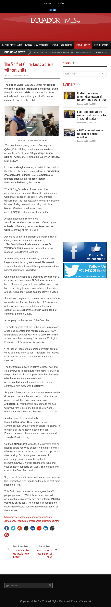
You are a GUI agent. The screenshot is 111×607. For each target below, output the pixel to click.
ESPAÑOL (61, 3)
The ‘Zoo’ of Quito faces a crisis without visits (28, 67)
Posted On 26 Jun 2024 (86, 141)
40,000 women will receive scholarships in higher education (90, 133)
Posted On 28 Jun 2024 (86, 104)
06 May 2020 (21, 75)
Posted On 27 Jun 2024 (86, 122)
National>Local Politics (61, 45)
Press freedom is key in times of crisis (44, 553)
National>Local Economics (36, 45)
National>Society (82, 45)
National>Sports (101, 45)
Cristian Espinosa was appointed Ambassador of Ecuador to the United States (91, 96)
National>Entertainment (12, 45)
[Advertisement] (55, 31)
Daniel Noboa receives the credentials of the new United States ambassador (55, 52)
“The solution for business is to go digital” (21, 553)
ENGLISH (48, 3)
